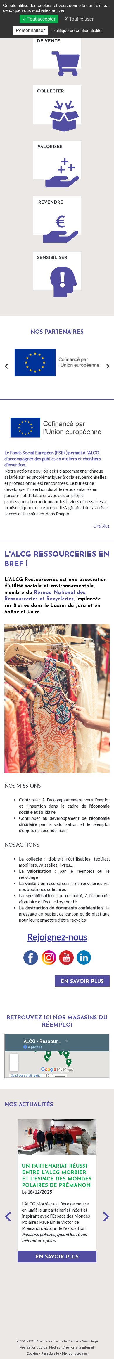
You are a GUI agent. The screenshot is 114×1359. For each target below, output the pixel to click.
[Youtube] (66, 957)
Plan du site (50, 1354)
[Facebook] (31, 957)
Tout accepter (40, 19)
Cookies (32, 1354)
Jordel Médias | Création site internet (66, 1347)
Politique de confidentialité (77, 30)
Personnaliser (30, 30)
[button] (106, 1216)
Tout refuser (81, 19)
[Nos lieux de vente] (57, 53)
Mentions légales (74, 1354)
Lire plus (101, 525)
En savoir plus (82, 981)
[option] (35, 362)
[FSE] (35, 362)
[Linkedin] (84, 957)
